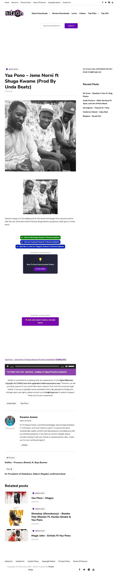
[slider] (71, 366)
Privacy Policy (26, 2)
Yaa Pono (24, 403)
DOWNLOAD (61, 360)
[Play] (8, 366)
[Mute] (66, 366)
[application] (40, 366)
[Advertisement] (59, 46)
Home (7, 2)
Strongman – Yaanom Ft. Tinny (96, 108)
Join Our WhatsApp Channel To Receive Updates (42, 238)
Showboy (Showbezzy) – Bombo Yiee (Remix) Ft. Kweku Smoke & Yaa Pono (51, 517)
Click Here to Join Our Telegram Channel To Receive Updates (41, 247)
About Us (14, 2)
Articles (24, 445)
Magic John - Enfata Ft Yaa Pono (51, 535)
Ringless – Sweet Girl (92, 116)
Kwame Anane (29, 417)
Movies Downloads (60, 13)
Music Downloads (40, 13)
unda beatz (11, 403)
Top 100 (104, 13)
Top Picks (92, 13)
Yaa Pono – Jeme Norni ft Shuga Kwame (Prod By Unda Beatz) (30, 360)
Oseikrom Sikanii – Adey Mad (95, 112)
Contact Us (67, 2)
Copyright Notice (54, 2)
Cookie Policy (33, 561)
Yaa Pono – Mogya (42, 498)
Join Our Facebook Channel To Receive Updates (41, 242)
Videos (82, 13)
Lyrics (74, 13)
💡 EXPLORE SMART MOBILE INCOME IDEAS (40, 321)
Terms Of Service (39, 2)
